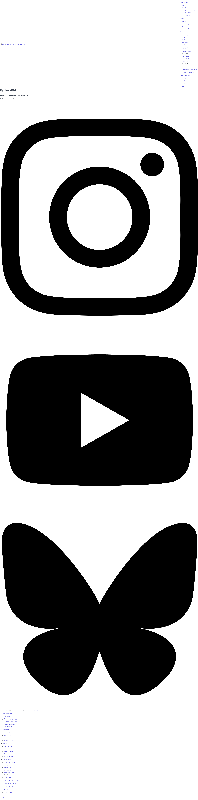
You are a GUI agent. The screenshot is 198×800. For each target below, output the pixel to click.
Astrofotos (185, 78)
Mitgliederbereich (187, 45)
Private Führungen (187, 12)
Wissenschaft (184, 48)
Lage (183, 26)
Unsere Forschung (187, 51)
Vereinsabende (186, 40)
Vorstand (184, 37)
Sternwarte (183, 18)
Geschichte (185, 42)
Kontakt (182, 86)
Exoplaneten (185, 66)
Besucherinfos (186, 15)
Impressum (29, 710)
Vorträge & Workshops (188, 10)
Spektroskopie (186, 58)
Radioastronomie (187, 61)
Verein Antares (186, 35)
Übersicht (184, 5)
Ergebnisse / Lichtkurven (190, 69)
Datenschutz (37, 710)
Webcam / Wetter (187, 29)
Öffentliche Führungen (188, 8)
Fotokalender (185, 81)
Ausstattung (185, 24)
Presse (184, 83)
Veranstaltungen (185, 2)
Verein (182, 32)
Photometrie (185, 56)
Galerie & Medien (185, 75)
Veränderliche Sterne (188, 72)
